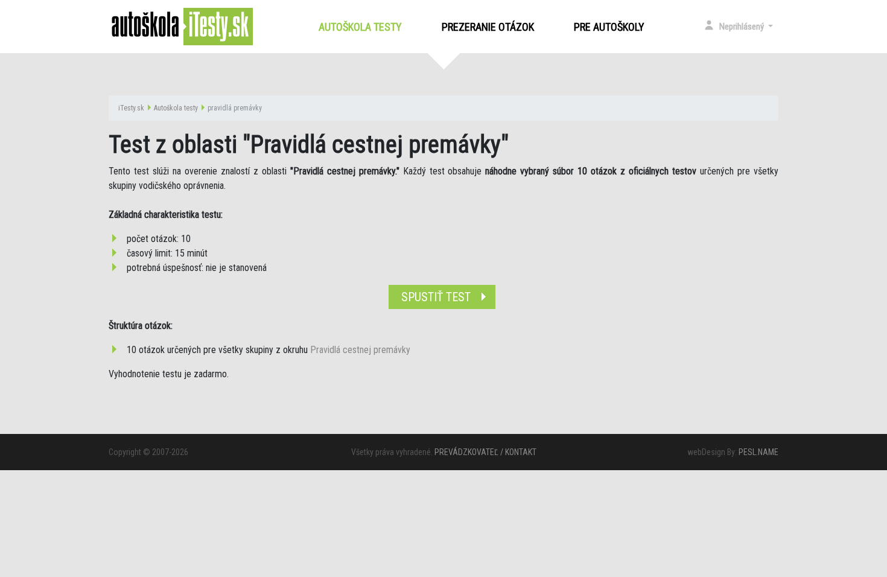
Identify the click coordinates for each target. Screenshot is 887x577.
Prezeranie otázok (488, 27)
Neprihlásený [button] (742, 26)
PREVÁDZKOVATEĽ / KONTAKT (485, 452)
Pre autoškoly (609, 27)
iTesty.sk (131, 108)
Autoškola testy (363, 27)
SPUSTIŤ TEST (436, 297)
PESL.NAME (758, 452)
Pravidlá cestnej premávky (360, 349)
